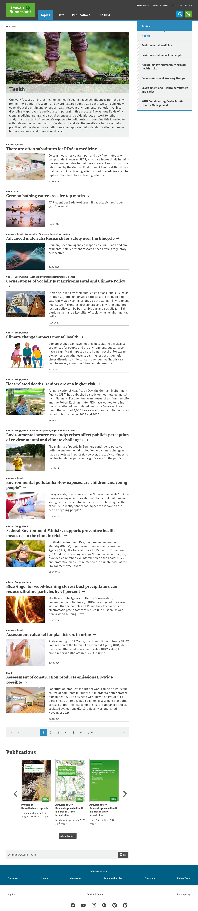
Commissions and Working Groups (163, 78)
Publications (81, 14)
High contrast (177, 5)
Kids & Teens (183, 878)
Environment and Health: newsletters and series (165, 89)
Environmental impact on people (162, 55)
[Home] (20, 10)
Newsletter (164, 5)
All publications (67, 835)
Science (44, 878)
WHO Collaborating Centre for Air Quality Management (162, 103)
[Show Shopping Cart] (188, 14)
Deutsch (188, 5)
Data (61, 14)
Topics (45, 14)
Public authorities (113, 878)
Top (124, 854)
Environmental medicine (157, 45)
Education (150, 878)
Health (146, 35)
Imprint (11, 894)
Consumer (13, 878)
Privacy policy (183, 894)
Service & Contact (143, 5)
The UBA (104, 14)
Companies (75, 878)
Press (155, 5)
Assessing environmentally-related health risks (164, 66)
